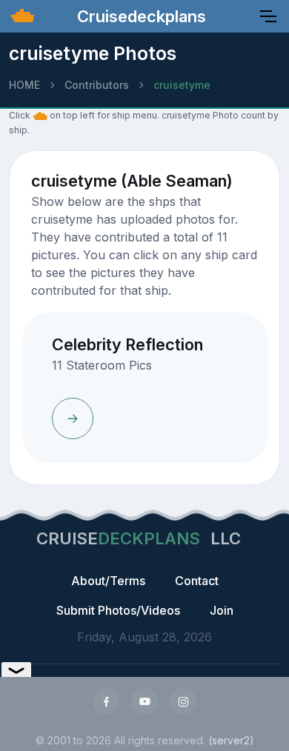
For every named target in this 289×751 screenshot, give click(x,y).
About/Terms (108, 580)
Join (221, 610)
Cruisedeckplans (139, 16)
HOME (24, 85)
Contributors (96, 85)
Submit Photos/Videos (118, 610)
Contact (197, 580)
